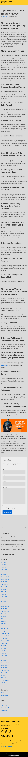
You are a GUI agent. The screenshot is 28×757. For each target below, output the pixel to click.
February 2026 (4, 572)
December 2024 (5, 604)
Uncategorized (4, 695)
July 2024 (3, 616)
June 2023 (3, 648)
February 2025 (4, 599)
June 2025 (3, 591)
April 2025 (3, 594)
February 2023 (4, 658)
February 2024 (4, 628)
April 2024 (3, 623)
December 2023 (5, 633)
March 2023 (4, 655)
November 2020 (5, 680)
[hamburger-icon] (25, 2)
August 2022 (4, 672)
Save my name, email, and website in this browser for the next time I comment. (12, 507)
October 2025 (4, 581)
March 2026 (4, 569)
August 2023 (4, 643)
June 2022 (3, 677)
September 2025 (5, 584)
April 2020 (3, 685)
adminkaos (4, 16)
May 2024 (3, 621)
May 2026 (3, 564)
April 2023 (3, 653)
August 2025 (4, 586)
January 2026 (4, 574)
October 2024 (4, 608)
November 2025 (5, 579)
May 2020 (3, 682)
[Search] (25, 527)
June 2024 (3, 618)
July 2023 (3, 645)
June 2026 (3, 562)
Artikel (2, 692)
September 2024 (5, 611)
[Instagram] (6, 731)
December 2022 (5, 663)
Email (4, 475)
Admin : (3, 746)
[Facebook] (2, 731)
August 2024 (4, 613)
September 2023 (5, 640)
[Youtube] (10, 731)
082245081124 (8, 746)
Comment (5, 487)
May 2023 (3, 650)
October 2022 (4, 667)
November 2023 (5, 636)
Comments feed (5, 707)
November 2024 (5, 606)
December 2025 (5, 577)
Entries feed (4, 705)
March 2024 (4, 626)
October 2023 (4, 638)
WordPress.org (4, 710)
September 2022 (5, 670)
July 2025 (3, 589)
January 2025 (4, 601)
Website (4, 481)
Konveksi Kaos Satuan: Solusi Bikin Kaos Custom (13, 546)
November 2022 (5, 665)
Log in (2, 702)
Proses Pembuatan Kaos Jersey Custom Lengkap (13, 544)
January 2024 (4, 631)
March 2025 (4, 596)
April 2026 (3, 567)
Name (4, 469)
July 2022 (3, 675)
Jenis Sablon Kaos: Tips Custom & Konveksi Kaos (13, 549)
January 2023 (4, 660)
